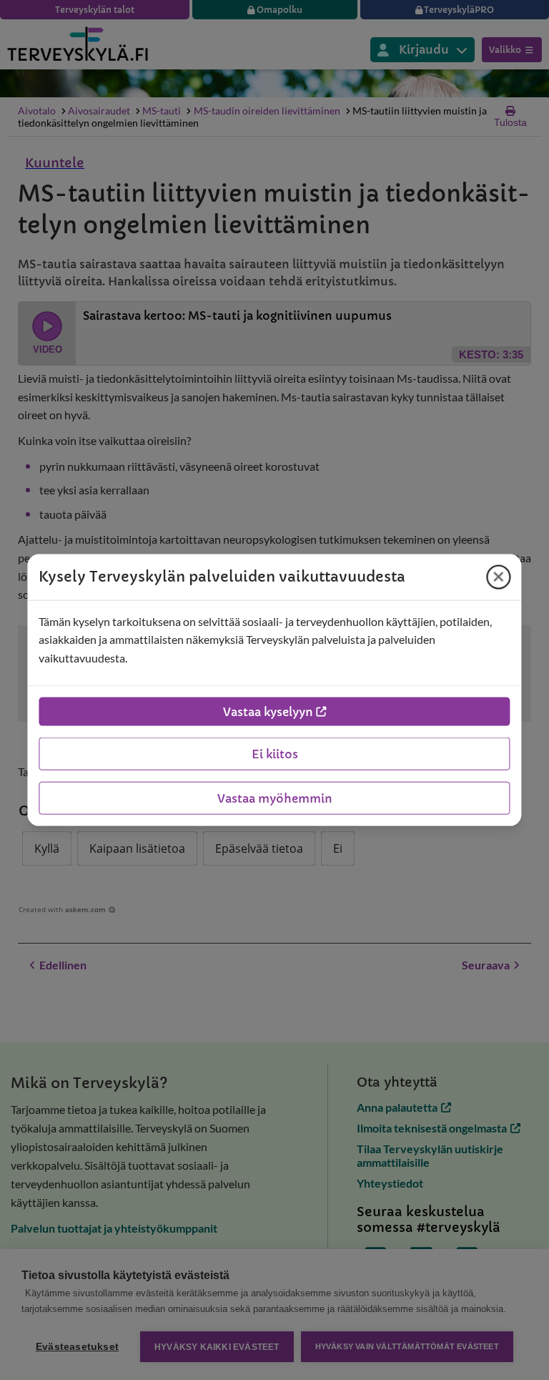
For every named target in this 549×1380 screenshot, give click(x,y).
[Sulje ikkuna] (499, 576)
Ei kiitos (275, 754)
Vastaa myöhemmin (274, 798)
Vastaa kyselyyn (268, 712)
